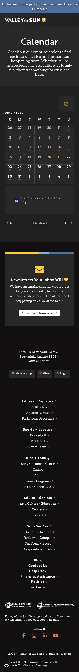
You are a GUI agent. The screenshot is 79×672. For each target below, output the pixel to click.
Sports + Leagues (37, 429)
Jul (12, 223)
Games (38, 515)
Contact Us (37, 565)
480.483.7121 (39, 361)
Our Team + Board (38, 543)
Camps (38, 469)
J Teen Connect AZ (37, 487)
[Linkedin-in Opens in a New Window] (44, 635)
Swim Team (38, 447)
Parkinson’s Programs (38, 419)
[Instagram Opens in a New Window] (34, 635)
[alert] (39, 200)
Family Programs (38, 481)
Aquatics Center (38, 413)
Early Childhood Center (38, 464)
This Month (39, 223)
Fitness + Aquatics (37, 401)
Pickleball (38, 441)
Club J (38, 475)
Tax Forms (38, 587)
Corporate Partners (38, 549)
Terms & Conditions (19, 665)
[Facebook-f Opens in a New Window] (23, 635)
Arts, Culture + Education (38, 504)
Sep (66, 223)
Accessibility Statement (22, 662)
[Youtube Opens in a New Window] (55, 635)
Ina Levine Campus (38, 538)
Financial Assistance (37, 576)
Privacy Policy (50, 662)
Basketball (38, 435)
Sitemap (41, 665)
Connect (38, 509)
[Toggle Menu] (69, 20)
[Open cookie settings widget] (6, 665)
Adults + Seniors (38, 497)
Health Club (38, 407)
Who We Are (38, 526)
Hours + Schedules (38, 532)
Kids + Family (38, 457)
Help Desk (38, 571)
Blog (38, 560)
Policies (37, 581)
